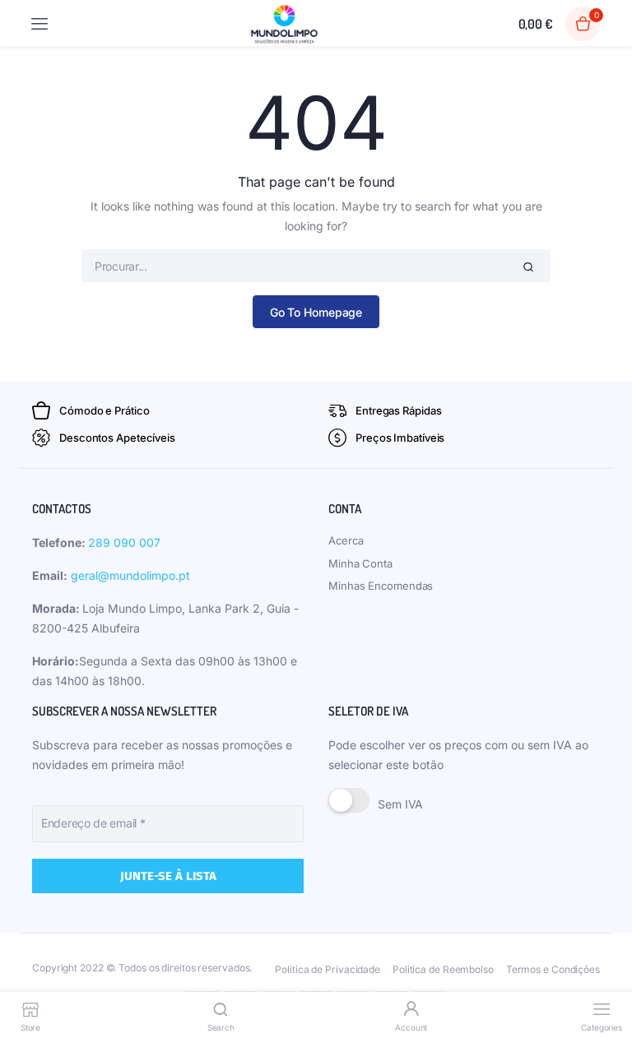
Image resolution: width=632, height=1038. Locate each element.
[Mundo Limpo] (284, 24)
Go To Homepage (316, 312)
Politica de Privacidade (327, 969)
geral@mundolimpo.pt (130, 575)
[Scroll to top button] (605, 972)
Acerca (345, 540)
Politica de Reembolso (443, 969)
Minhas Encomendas (380, 585)
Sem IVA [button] (400, 804)
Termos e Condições (553, 969)
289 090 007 (124, 542)
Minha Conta (360, 563)
